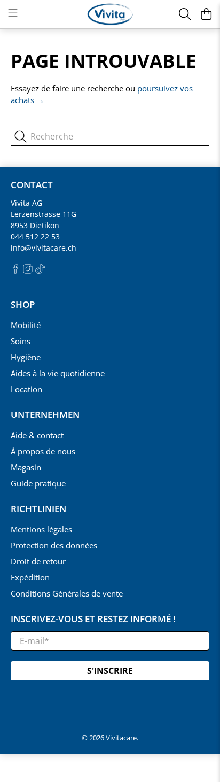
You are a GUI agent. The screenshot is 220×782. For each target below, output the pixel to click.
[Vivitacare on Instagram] (28, 271)
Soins (20, 341)
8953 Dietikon (35, 225)
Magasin (26, 467)
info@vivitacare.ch (43, 248)
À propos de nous (43, 451)
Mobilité (26, 325)
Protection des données (54, 545)
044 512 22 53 (35, 236)
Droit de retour (38, 561)
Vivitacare (121, 737)
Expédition (30, 577)
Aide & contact (37, 435)
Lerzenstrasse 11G (43, 214)
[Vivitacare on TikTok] (40, 271)
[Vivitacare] (110, 14)
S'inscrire (110, 671)
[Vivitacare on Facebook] (15, 271)
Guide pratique (38, 483)
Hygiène (26, 357)
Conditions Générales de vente (67, 593)
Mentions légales (41, 529)
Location (26, 389)
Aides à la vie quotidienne (58, 373)
